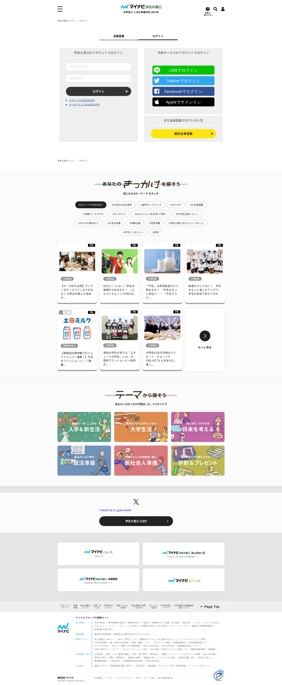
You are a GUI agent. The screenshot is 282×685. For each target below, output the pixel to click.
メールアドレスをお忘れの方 (84, 104)
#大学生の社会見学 (122, 205)
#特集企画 (135, 223)
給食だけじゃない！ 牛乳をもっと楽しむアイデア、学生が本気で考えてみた (204, 290)
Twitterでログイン (183, 80)
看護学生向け (134, 623)
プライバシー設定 (153, 606)
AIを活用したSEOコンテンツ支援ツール (169, 649)
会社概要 (98, 678)
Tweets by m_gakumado (115, 510)
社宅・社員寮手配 (178, 666)
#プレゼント (119, 214)
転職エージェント (170, 654)
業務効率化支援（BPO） (121, 666)
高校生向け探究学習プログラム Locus (131, 634)
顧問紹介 (120, 657)
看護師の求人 (149, 657)
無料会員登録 (183, 133)
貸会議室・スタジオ (157, 666)
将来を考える (69, 346)
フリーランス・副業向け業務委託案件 (195, 626)
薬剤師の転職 (134, 657)
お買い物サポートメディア (106, 649)
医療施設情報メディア (188, 646)
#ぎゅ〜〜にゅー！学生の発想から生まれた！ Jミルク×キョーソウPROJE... (119, 290)
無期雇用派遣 (100, 661)
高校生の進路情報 (102, 634)
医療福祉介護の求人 (103, 629)
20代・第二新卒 (139, 654)
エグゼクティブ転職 (190, 654)
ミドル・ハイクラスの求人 (206, 623)
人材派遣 (98, 654)
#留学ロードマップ (151, 205)
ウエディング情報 (162, 642)
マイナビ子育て (101, 646)
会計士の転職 (209, 654)
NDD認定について (166, 606)
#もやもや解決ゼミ (88, 223)
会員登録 (118, 36)
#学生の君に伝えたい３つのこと (186, 223)
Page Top (211, 607)
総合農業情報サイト (198, 642)
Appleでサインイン (183, 102)
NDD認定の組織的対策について (184, 606)
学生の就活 (99, 623)
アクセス (109, 678)
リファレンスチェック (199, 666)
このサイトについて (65, 606)
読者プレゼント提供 (122, 606)
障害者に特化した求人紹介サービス (157, 626)
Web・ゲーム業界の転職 (117, 654)
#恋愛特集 (154, 223)
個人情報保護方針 (165, 678)
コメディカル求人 (167, 657)
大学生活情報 (100, 642)
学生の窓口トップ (65, 21)
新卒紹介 (154, 654)
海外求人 (187, 623)
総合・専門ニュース (127, 639)
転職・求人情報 (172, 623)
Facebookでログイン (183, 91)
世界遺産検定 (179, 642)
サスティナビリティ (124, 678)
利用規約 (75, 606)
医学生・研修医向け (152, 623)
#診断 (156, 232)
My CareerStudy (151, 646)
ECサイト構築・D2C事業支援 (126, 646)
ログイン (158, 36)
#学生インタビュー (133, 232)
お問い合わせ (97, 606)
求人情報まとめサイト (104, 639)
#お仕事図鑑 (196, 205)
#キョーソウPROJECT (91, 205)
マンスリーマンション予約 (135, 649)
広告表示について (109, 606)
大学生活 (67, 279)
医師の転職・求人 (187, 657)
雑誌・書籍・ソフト (141, 642)
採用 (138, 678)
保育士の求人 (204, 657)
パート (111, 626)
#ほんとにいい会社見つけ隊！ (151, 214)
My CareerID (168, 646)
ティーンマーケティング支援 (191, 639)
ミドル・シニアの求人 (128, 626)
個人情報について (85, 606)
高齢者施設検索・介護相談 (203, 649)
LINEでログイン (183, 70)
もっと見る (205, 347)
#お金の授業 (114, 223)
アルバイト (99, 626)
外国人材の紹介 (152, 661)
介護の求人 (115, 661)
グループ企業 (149, 678)
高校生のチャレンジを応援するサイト (157, 639)
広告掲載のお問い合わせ (138, 606)
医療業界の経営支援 (133, 661)
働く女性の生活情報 (119, 642)
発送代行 (140, 666)
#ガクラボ (175, 205)
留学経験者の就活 (116, 623)
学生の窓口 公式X (136, 521)
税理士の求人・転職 (103, 657)
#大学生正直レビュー (187, 214)
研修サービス (100, 666)
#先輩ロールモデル (93, 214)
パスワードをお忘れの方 (82, 100)
